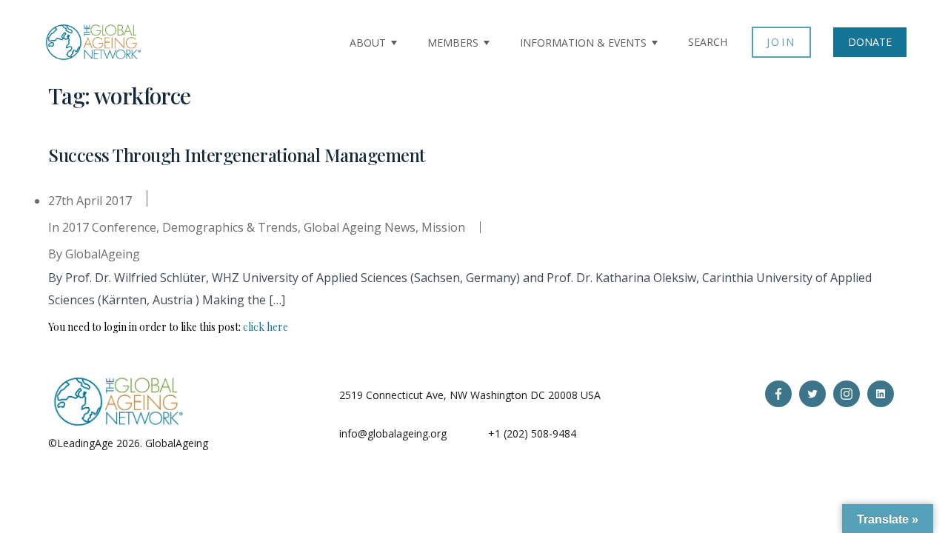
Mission (443, 227)
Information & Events (583, 43)
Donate (870, 42)
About (368, 43)
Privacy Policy (243, 443)
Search (707, 42)
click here (265, 327)
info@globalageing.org (393, 433)
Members (452, 43)
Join (781, 42)
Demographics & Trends (230, 227)
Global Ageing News (359, 227)
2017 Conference (109, 227)
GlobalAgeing (102, 254)
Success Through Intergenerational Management (236, 155)
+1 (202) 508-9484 (532, 433)
